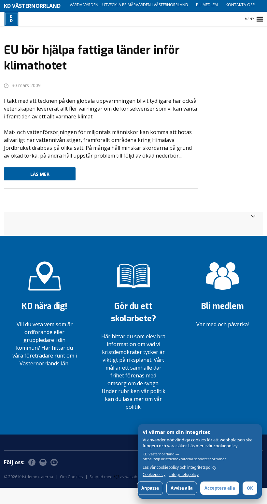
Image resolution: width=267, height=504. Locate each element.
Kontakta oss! (240, 5)
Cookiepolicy (154, 474)
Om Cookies (71, 477)
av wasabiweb (133, 477)
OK (250, 488)
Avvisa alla (182, 488)
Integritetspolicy (184, 474)
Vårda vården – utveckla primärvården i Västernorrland (129, 5)
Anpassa (150, 488)
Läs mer (39, 174)
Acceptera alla (219, 488)
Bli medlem (207, 5)
